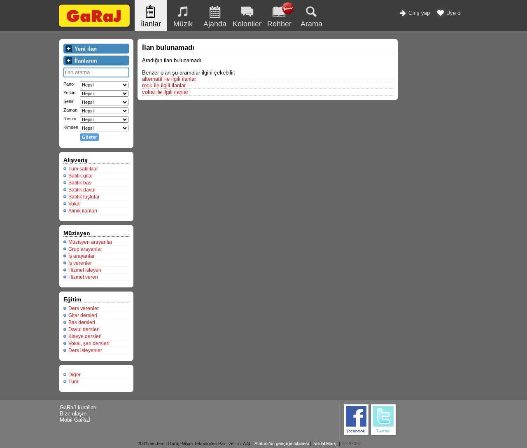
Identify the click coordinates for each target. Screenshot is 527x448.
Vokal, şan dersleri (89, 343)
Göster (89, 137)
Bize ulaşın (73, 414)
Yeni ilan (85, 49)
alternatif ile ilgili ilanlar (169, 79)
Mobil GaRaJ (75, 420)
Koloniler (247, 24)
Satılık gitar (80, 176)
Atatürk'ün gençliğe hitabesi (281, 443)
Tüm (73, 382)
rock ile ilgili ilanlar (164, 85)
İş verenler (80, 263)
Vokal (74, 204)
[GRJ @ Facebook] (356, 435)
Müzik (183, 24)
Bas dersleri (81, 322)
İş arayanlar (81, 256)
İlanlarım (85, 61)
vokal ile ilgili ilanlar (165, 92)
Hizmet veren (83, 277)
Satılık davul (82, 190)
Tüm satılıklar (83, 169)
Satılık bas (79, 183)
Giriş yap (418, 13)
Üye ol (453, 13)
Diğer (74, 375)
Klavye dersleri (85, 336)
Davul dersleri (84, 329)
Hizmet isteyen (84, 270)
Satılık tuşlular (84, 197)
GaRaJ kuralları (78, 407)
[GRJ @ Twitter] (383, 435)
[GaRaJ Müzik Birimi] (94, 26)
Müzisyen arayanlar (90, 242)
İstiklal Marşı (325, 443)
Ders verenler (83, 308)
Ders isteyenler (85, 350)
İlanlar (151, 24)
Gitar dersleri (82, 315)
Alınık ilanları (82, 211)
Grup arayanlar (85, 249)
